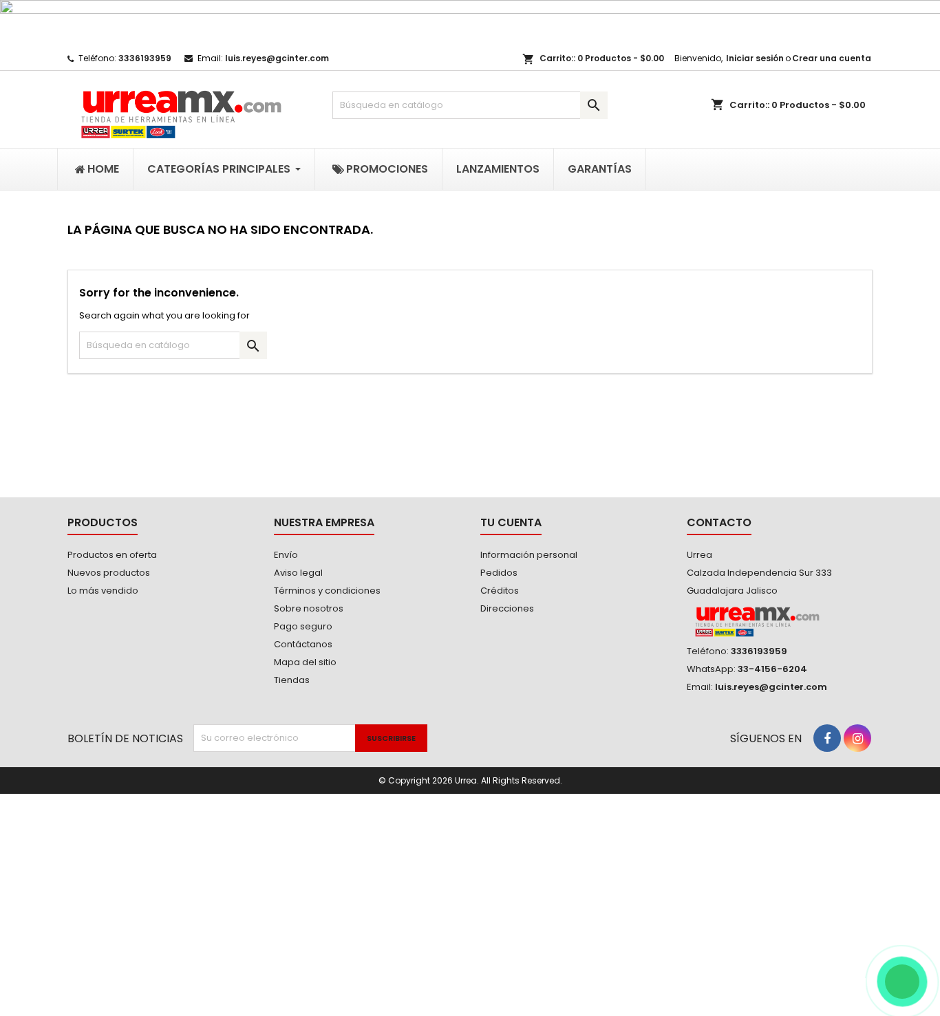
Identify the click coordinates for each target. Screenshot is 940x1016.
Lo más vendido (102, 590)
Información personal (528, 554)
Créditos (499, 590)
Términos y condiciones (327, 590)
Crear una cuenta (831, 58)
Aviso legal (298, 572)
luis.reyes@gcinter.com (277, 58)
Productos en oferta (112, 554)
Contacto (719, 522)
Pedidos (498, 572)
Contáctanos (303, 644)
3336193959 (144, 58)
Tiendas (292, 680)
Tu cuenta (511, 522)
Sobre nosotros (308, 608)
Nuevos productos (108, 572)
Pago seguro (303, 626)
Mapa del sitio (305, 662)
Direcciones (507, 608)
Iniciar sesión (755, 58)
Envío (286, 554)
